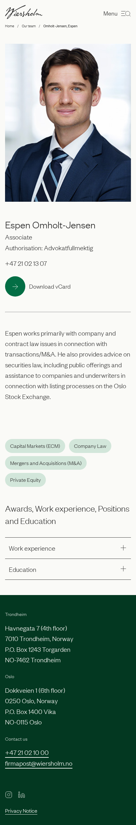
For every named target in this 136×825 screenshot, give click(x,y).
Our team (29, 26)
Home (9, 26)
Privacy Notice (21, 810)
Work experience (32, 548)
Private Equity (25, 479)
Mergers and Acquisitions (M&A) (46, 462)
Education (22, 569)
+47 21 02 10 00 (27, 752)
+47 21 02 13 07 (26, 263)
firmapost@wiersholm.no (38, 763)
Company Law (90, 445)
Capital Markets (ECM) (35, 445)
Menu (110, 13)
